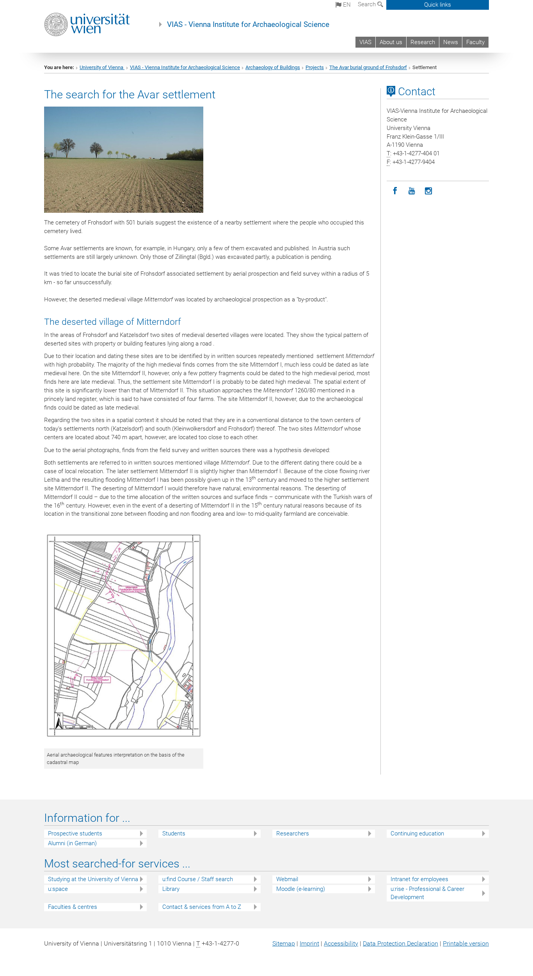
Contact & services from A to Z (201, 906)
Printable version (466, 943)
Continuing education (417, 833)
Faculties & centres (72, 906)
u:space (58, 888)
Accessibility (341, 943)
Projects (315, 67)
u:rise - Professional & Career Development (427, 893)
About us (391, 42)
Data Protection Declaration (400, 943)
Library (170, 888)
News (450, 42)
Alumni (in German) (72, 843)
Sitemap (283, 943)
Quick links (437, 4)
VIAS (365, 42)
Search (367, 4)
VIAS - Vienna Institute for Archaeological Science (248, 24)
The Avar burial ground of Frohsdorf (368, 67)
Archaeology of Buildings (272, 67)
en (346, 4)
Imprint (309, 943)
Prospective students (75, 833)
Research (422, 42)
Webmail (287, 879)
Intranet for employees (419, 879)
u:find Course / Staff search (197, 879)
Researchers (292, 833)
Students (173, 833)
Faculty (475, 42)
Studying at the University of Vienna (93, 879)
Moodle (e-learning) (300, 888)
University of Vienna (102, 67)
